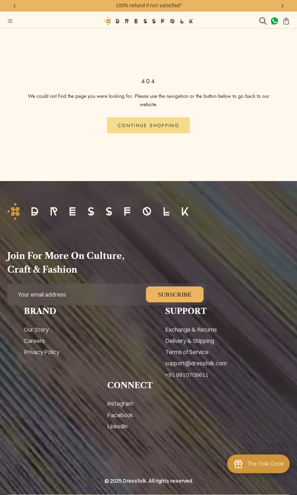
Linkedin (117, 426)
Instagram (120, 403)
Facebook (120, 415)
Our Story (36, 329)
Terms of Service (187, 352)
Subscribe (175, 294)
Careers (34, 340)
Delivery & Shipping (189, 340)
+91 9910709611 (187, 374)
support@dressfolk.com (196, 363)
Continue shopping (148, 125)
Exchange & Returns (191, 329)
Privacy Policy (41, 352)
